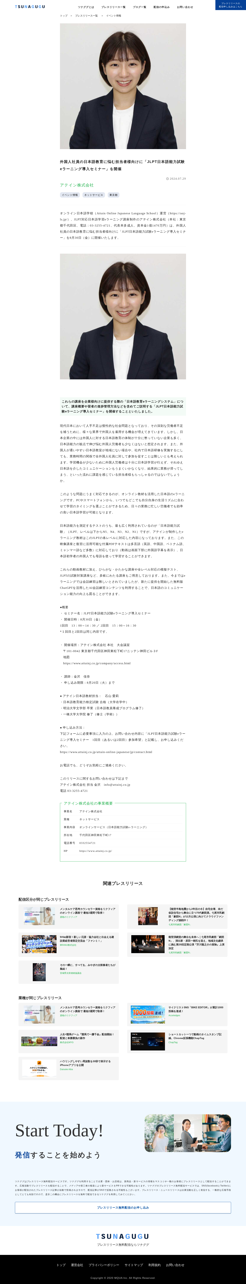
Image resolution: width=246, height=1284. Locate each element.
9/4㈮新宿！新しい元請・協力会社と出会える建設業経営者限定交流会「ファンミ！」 (87, 939)
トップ (64, 15)
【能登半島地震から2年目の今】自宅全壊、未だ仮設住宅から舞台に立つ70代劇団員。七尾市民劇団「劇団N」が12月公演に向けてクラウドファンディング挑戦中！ (196, 914)
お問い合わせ (185, 7)
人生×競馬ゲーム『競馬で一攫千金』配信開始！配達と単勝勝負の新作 (87, 1036)
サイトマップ (134, 1265)
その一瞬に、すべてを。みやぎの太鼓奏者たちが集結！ (87, 967)
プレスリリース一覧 (113, 7)
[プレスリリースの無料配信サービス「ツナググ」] (32, 7)
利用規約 (154, 1265)
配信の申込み (162, 7)
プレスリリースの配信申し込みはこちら (230, 5)
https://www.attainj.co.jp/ (95, 850)
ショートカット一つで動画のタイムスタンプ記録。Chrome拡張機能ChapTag (195, 1036)
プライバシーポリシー (104, 1265)
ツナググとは (86, 7)
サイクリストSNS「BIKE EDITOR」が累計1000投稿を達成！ (196, 1009)
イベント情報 (113, 15)
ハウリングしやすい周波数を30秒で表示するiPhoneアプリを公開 (85, 1063)
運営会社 (77, 1265)
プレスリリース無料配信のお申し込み (123, 1207)
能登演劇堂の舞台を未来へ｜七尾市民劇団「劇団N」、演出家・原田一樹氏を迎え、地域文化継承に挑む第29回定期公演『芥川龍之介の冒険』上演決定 (196, 943)
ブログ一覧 (139, 7)
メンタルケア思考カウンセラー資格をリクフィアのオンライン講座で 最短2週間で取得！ (87, 910)
